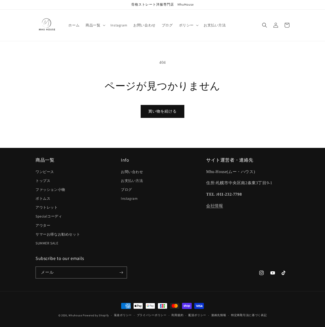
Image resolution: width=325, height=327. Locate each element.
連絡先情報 (218, 315)
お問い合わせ (132, 171)
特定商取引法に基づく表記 (249, 315)
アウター (43, 225)
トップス (43, 180)
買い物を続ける (162, 111)
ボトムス (43, 198)
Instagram (129, 198)
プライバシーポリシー (152, 315)
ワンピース (45, 171)
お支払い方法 (132, 180)
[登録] (121, 272)
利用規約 (177, 315)
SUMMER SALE (47, 243)
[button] (95, 25)
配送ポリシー (197, 315)
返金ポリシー (123, 315)
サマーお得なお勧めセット (58, 234)
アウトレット (47, 207)
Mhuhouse (75, 315)
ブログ (126, 189)
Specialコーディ (49, 216)
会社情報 (214, 206)
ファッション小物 (50, 189)
